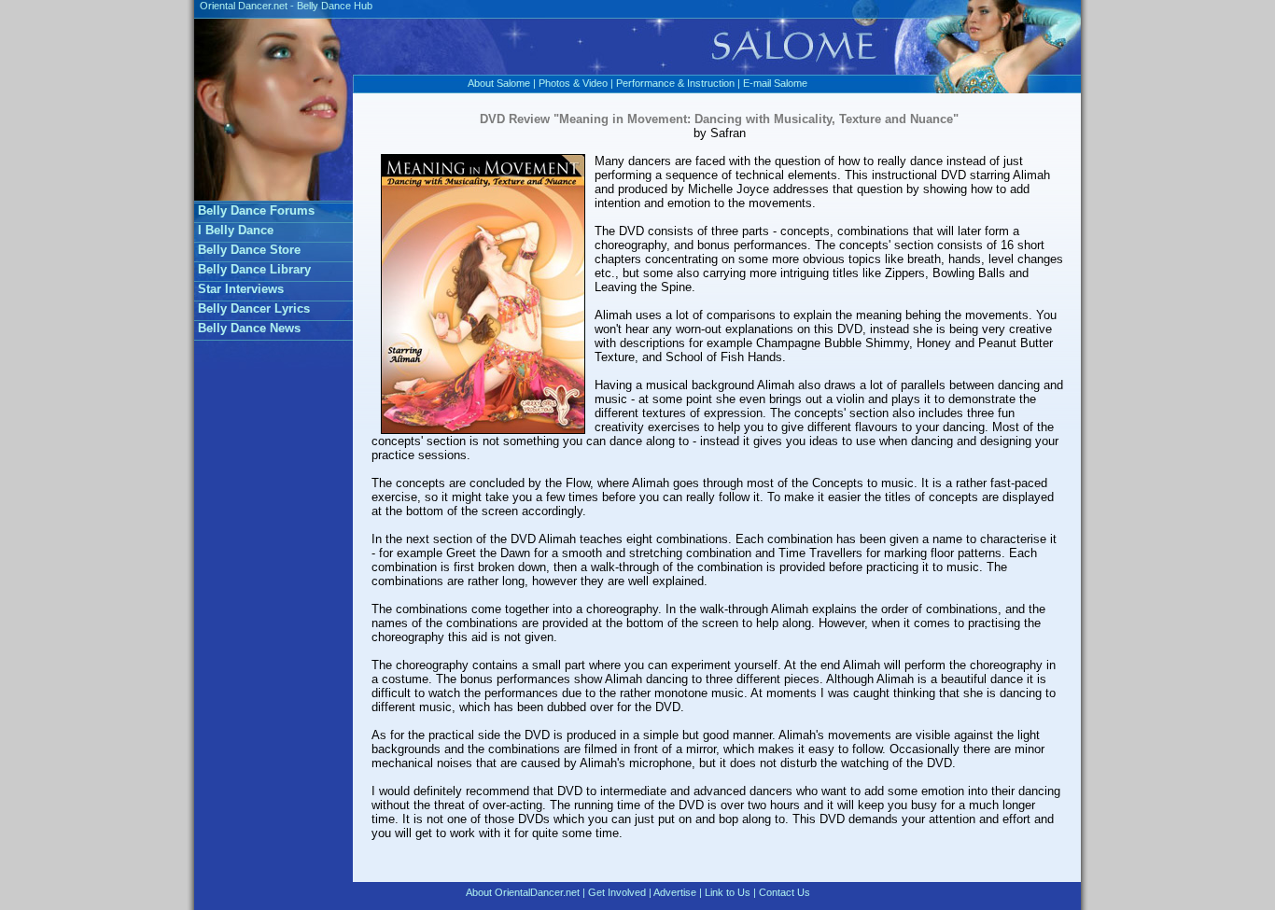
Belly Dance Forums (256, 210)
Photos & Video (573, 83)
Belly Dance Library (254, 269)
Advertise (674, 892)
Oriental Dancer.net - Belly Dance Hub (283, 5)
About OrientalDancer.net (523, 892)
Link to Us (727, 892)
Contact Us (784, 892)
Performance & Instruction (675, 83)
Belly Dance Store (249, 250)
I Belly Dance (235, 230)
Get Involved (617, 892)
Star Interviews (241, 289)
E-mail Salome (775, 83)
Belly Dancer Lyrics (254, 308)
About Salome (499, 83)
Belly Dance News (249, 328)
